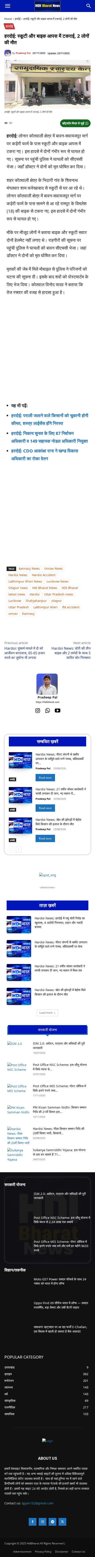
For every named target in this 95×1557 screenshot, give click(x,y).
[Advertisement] (41, 779)
